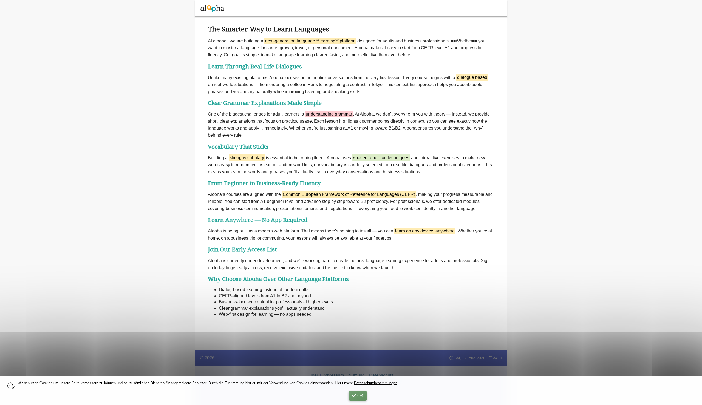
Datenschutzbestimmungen (375, 383)
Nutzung (356, 375)
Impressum (333, 375)
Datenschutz (381, 375)
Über (313, 375)
